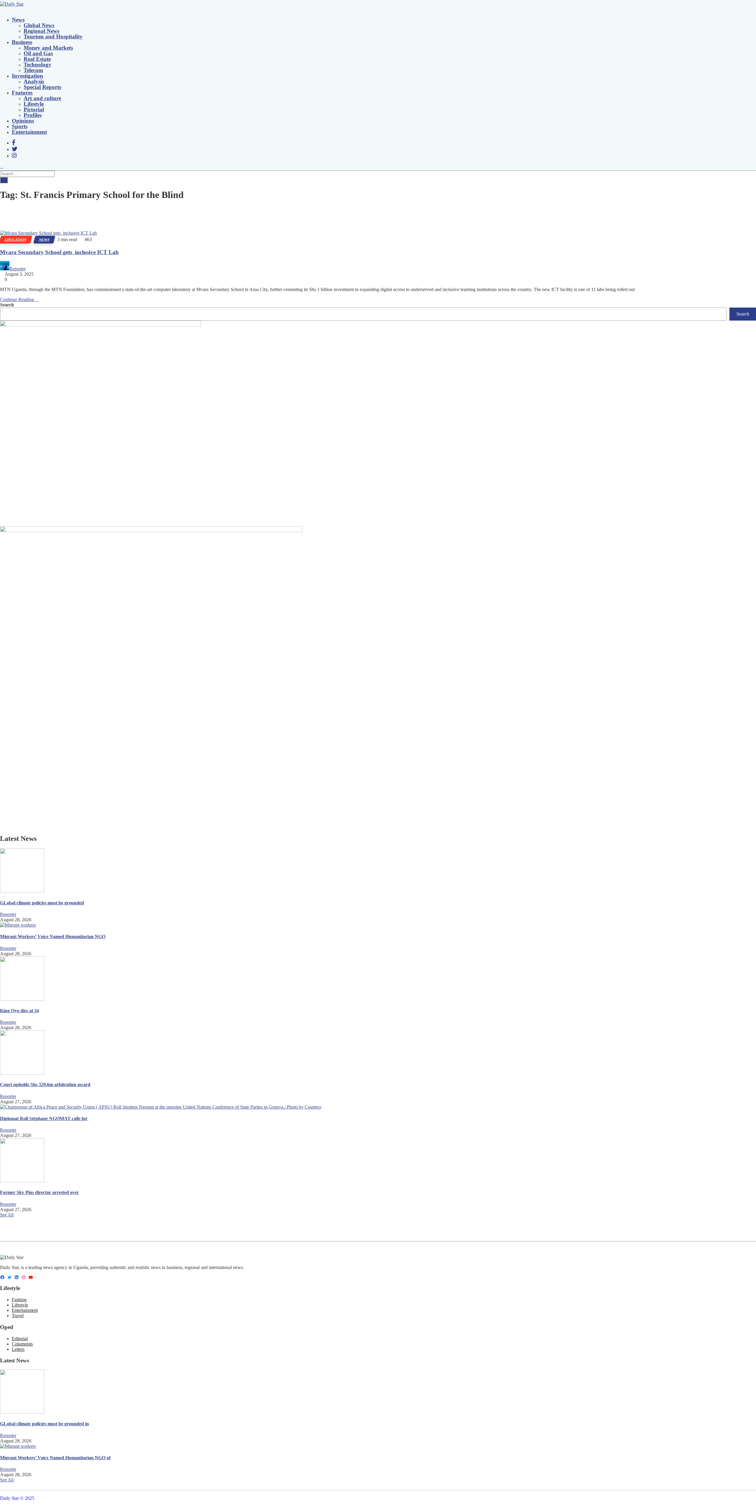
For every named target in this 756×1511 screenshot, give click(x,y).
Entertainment (29, 132)
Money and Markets (48, 48)
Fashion (19, 1299)
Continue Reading (17, 299)
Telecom (33, 70)
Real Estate (37, 59)
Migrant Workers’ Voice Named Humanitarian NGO (52, 936)
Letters (18, 1349)
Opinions (23, 121)
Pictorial (34, 109)
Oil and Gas (38, 53)
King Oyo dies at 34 (19, 1010)
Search (7, 304)
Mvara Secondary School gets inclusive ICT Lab (59, 252)
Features (22, 92)
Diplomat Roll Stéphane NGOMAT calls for (43, 1118)
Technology (37, 64)
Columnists (22, 1343)
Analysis (34, 81)
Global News (39, 25)
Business (22, 42)
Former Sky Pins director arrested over (39, 1192)
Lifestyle (34, 104)
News (18, 19)
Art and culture (42, 98)
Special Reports (42, 87)
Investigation (27, 76)
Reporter (17, 268)
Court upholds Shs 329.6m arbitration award (45, 1084)
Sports (19, 126)
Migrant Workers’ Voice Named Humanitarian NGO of (55, 1457)
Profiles (33, 115)
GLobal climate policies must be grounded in (44, 1423)
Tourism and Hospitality (53, 36)
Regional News (41, 31)
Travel (18, 1315)
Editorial (20, 1338)
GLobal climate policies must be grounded (42, 902)
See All (7, 1214)
